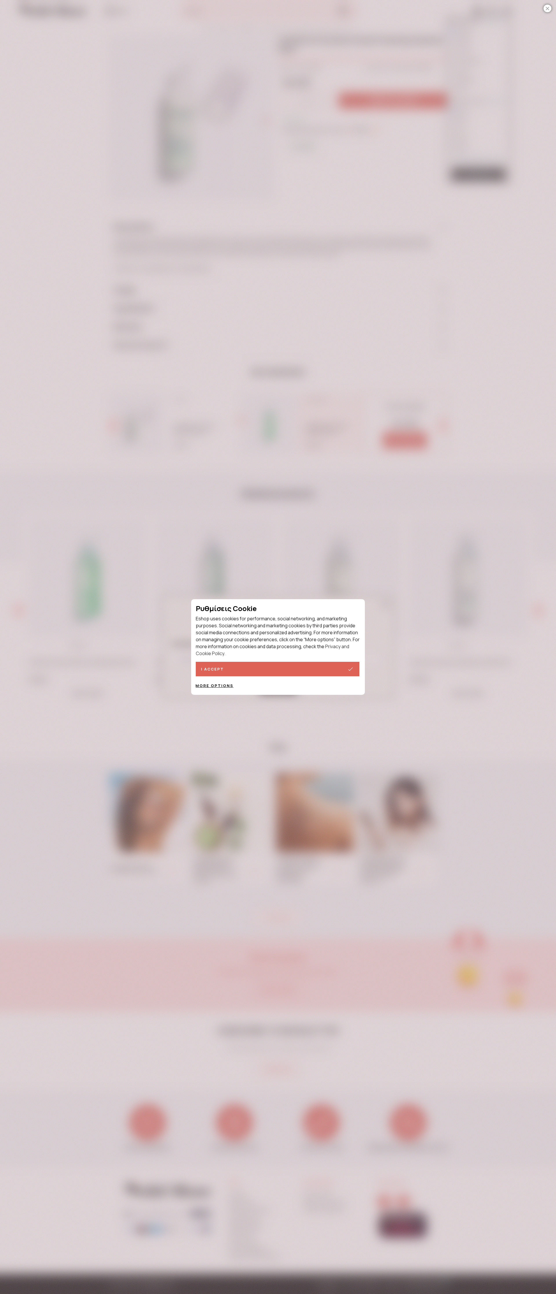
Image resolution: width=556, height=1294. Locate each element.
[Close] (547, 8)
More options (214, 685)
